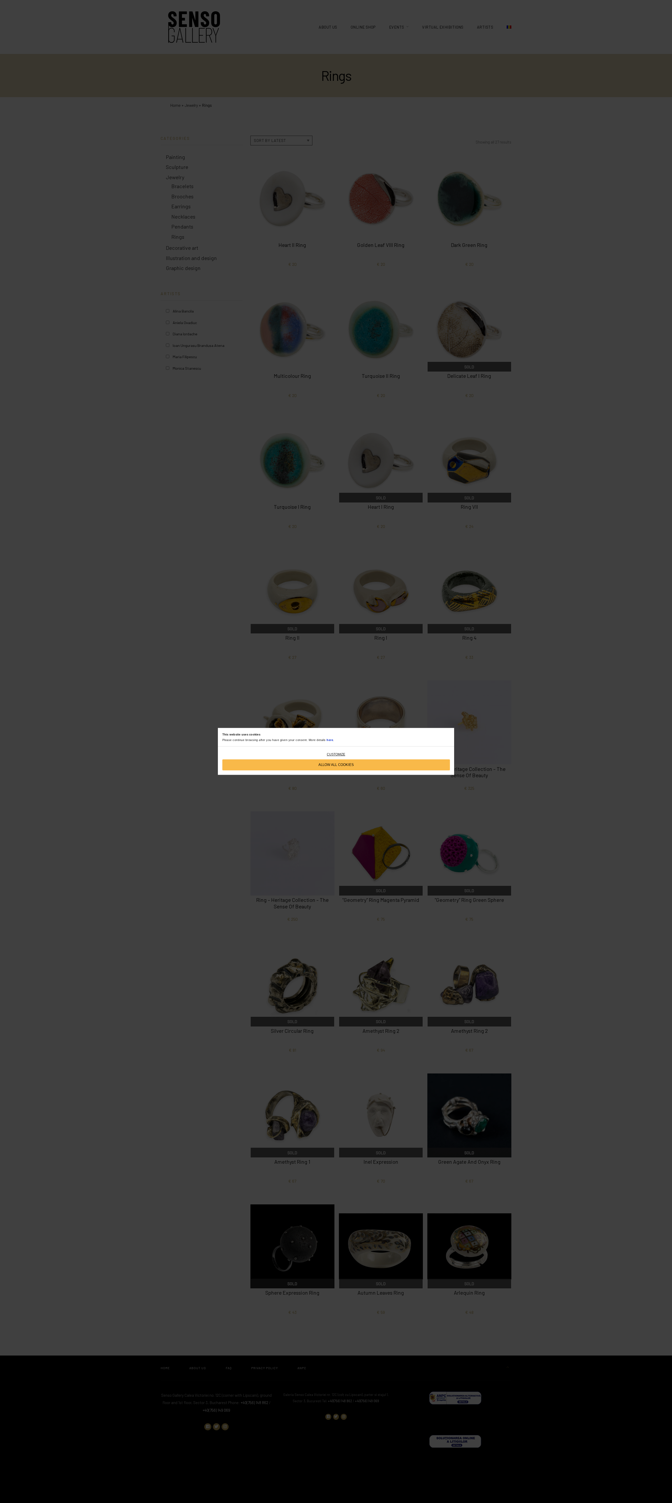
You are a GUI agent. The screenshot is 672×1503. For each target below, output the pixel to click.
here (330, 740)
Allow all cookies (336, 765)
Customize (336, 754)
